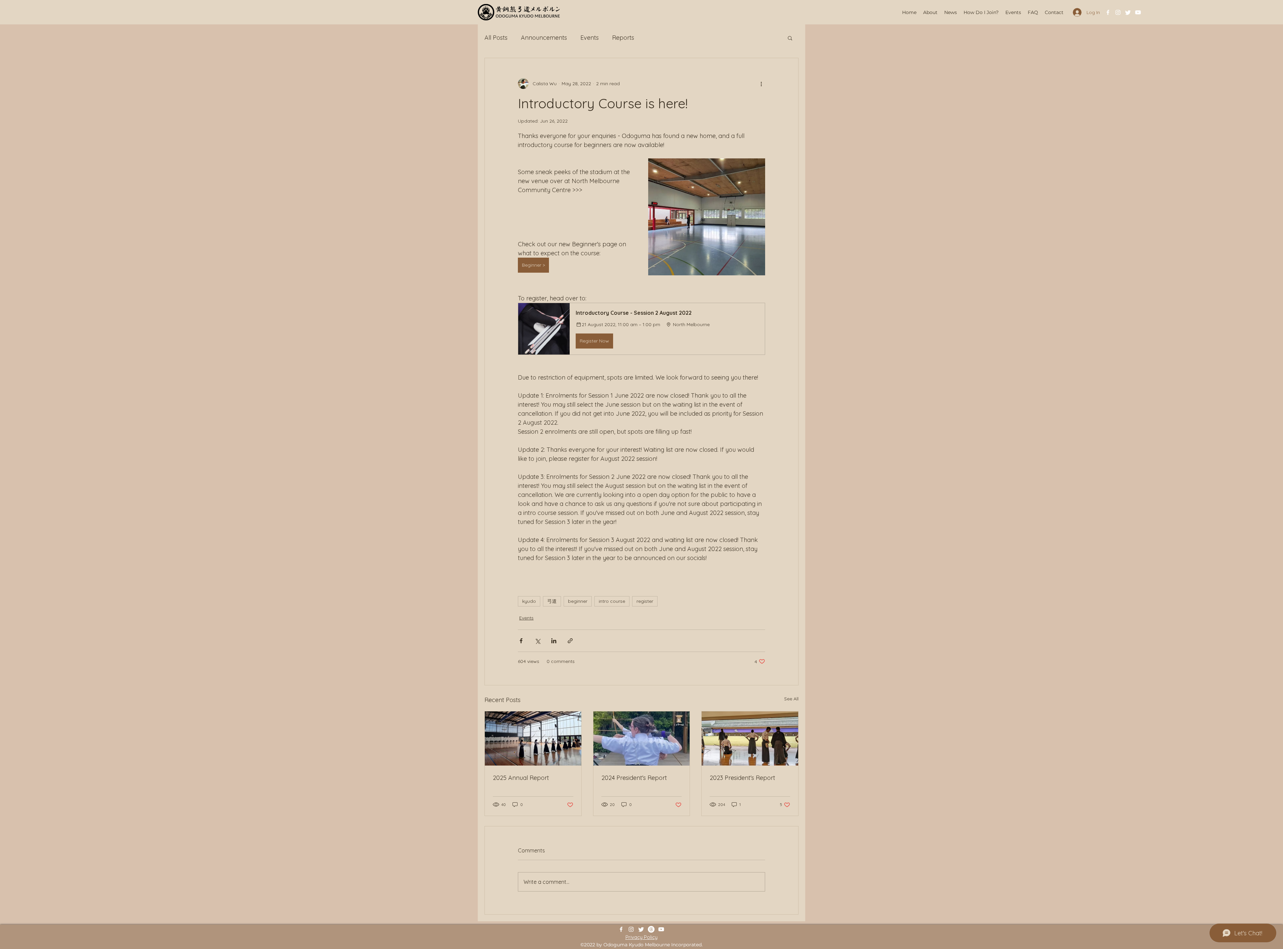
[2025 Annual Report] (533, 738)
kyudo (529, 601)
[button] (790, 37)
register (644, 601)
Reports (623, 37)
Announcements (544, 37)
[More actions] (761, 84)
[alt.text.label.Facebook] (1108, 12)
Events (589, 37)
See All (791, 699)
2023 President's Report (742, 778)
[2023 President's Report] (750, 738)
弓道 (552, 601)
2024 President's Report (634, 778)
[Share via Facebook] (521, 641)
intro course (612, 601)
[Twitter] (1128, 12)
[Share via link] (570, 641)
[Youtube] (1138, 12)
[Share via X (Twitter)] (537, 641)
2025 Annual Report (521, 778)
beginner (577, 601)
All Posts (496, 37)
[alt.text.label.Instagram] (1118, 12)
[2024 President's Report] (641, 738)
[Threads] (651, 929)
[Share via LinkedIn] (554, 641)
